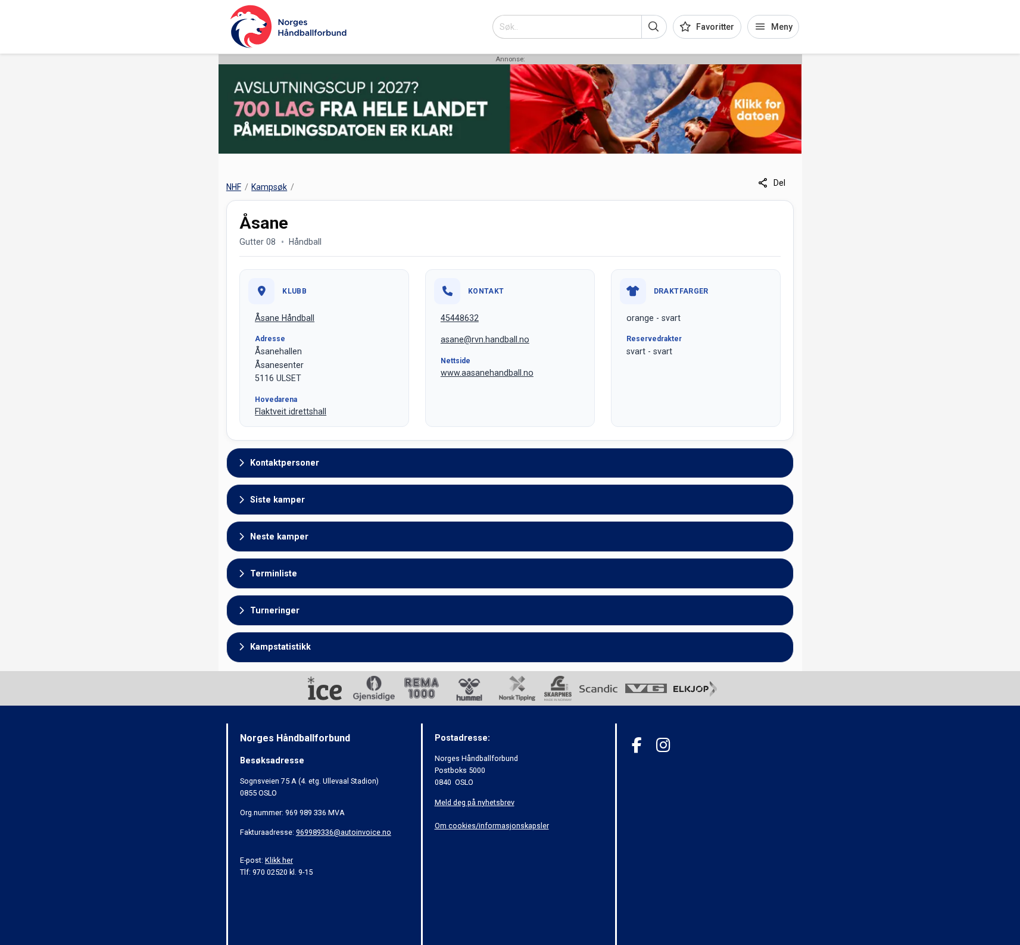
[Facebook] (637, 745)
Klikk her (279, 860)
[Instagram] (663, 745)
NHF (233, 187)
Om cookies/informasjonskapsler (492, 825)
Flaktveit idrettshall (290, 411)
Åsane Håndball (284, 318)
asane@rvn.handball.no (485, 339)
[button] (654, 27)
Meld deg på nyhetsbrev (474, 802)
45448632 (460, 318)
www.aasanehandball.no (487, 373)
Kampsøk (269, 187)
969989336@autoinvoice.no (343, 832)
